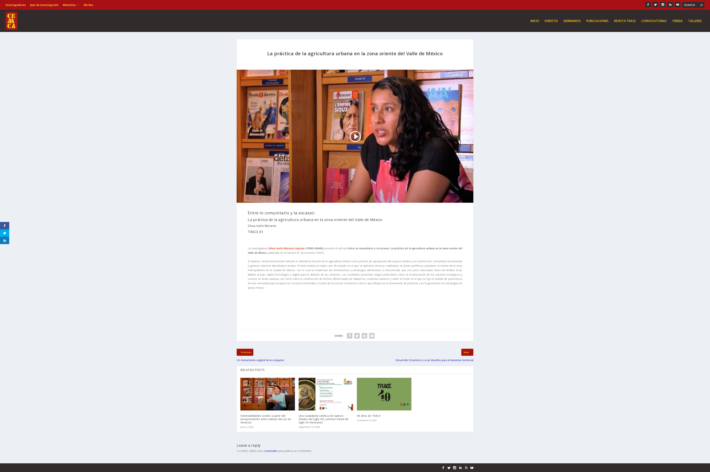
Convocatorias (654, 21)
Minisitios (69, 5)
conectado (270, 451)
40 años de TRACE (369, 415)
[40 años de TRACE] (384, 394)
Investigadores (16, 5)
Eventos (551, 21)
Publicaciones (597, 21)
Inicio (534, 21)
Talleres (695, 21)
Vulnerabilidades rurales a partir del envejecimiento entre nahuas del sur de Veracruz (265, 419)
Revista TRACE (625, 21)
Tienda (677, 21)
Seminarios (572, 21)
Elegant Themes (262, 467)
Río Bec (88, 5)
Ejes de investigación (44, 5)
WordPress (297, 467)
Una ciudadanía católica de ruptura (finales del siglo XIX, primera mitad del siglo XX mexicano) (324, 419)
